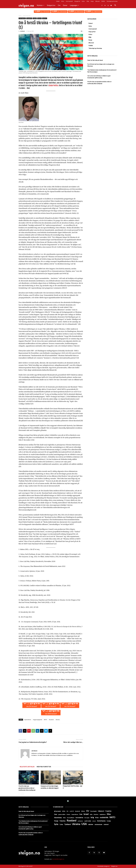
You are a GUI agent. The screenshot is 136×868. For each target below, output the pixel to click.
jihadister (96, 814)
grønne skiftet (61, 814)
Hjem (20, 15)
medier (34, 18)
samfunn (45, 18)
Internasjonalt (69, 1)
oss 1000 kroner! (96, 11)
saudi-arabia (87, 821)
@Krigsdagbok (57, 811)
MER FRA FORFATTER (44, 766)
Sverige (109, 821)
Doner (65, 5)
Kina (109, 814)
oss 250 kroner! (62, 11)
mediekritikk (104, 817)
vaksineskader (98, 824)
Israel (86, 814)
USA (84, 824)
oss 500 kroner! (79, 11)
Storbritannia (101, 821)
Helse (62, 1)
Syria (56, 824)
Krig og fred (77, 1)
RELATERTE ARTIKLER (27, 766)
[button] (115, 5)
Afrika (63, 811)
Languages (73, 5)
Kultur (83, 1)
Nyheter (40, 5)
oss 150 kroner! (45, 11)
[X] (108, 5)
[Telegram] (46, 731)
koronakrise (79, 817)
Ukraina (58, 719)
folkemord (101, 811)
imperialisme (27, 719)
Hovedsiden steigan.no (103, 866)
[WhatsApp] (33, 731)
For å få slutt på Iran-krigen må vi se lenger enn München (100, 65)
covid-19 (72, 811)
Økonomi (97, 1)
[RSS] (105, 5)
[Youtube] (111, 5)
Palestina (62, 821)
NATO (45, 719)
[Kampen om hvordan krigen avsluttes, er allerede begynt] (51, 777)
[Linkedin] (37, 731)
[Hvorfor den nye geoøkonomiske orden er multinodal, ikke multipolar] (29, 777)
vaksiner (90, 824)
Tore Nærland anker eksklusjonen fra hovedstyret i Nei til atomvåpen (102, 71)
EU (87, 811)
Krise (97, 817)
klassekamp (58, 817)
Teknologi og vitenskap (112, 1)
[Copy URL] (50, 731)
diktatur (83, 811)
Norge (92, 1)
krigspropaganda (37, 719)
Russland (51, 719)
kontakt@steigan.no (58, 859)
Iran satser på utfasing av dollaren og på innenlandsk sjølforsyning (98, 76)
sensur (94, 821)
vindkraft (106, 824)
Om (59, 5)
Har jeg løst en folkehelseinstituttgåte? (33, 742)
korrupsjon (86, 817)
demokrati (77, 811)
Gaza (55, 814)
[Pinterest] (29, 731)
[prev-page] (20, 794)
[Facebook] (102, 5)
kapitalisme (103, 814)
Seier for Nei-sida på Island (95, 60)
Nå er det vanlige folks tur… (73, 742)
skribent (22, 31)
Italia (91, 814)
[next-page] (23, 794)
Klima (64, 817)
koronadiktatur (70, 817)
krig (92, 817)
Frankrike (108, 811)
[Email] (42, 731)
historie (68, 814)
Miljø (88, 1)
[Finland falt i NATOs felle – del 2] (73, 777)
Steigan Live (51, 5)
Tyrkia (61, 824)
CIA (67, 811)
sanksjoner (80, 821)
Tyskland (67, 824)
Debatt (57, 1)
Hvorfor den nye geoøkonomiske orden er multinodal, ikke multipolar (27, 788)
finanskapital (93, 811)
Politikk (103, 1)
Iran (80, 814)
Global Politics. (54, 85)
